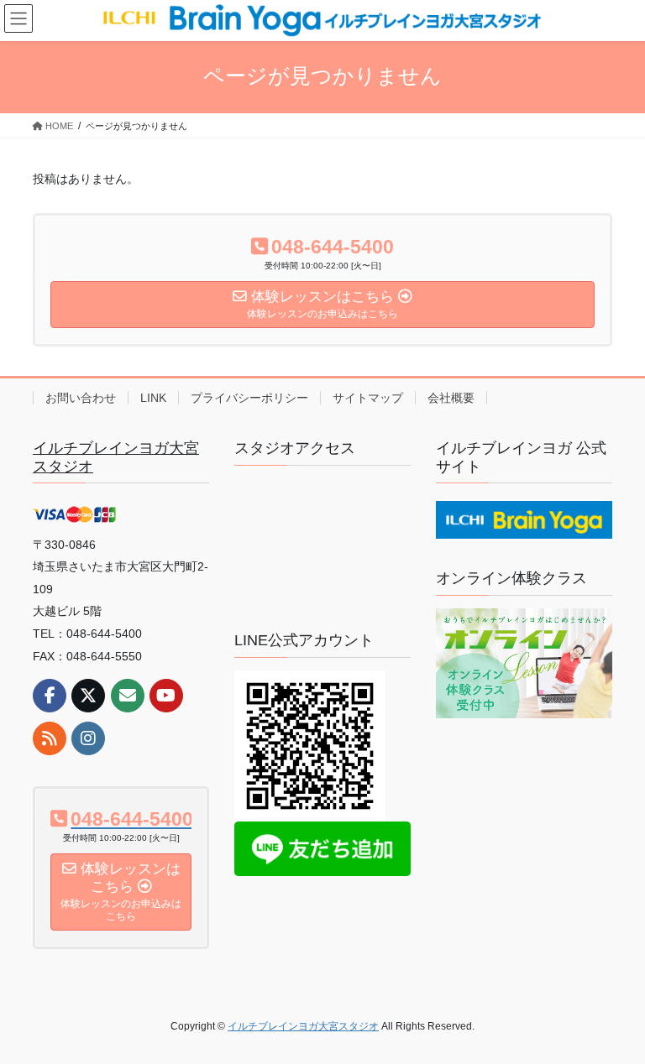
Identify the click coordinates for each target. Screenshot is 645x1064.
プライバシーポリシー (249, 397)
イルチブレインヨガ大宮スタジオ (303, 1026)
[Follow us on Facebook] (49, 695)
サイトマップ (368, 397)
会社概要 (451, 397)
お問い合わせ (80, 397)
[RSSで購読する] (49, 738)
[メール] (127, 695)
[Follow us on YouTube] (166, 695)
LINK (153, 397)
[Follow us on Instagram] (88, 738)
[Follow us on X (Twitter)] (88, 695)
